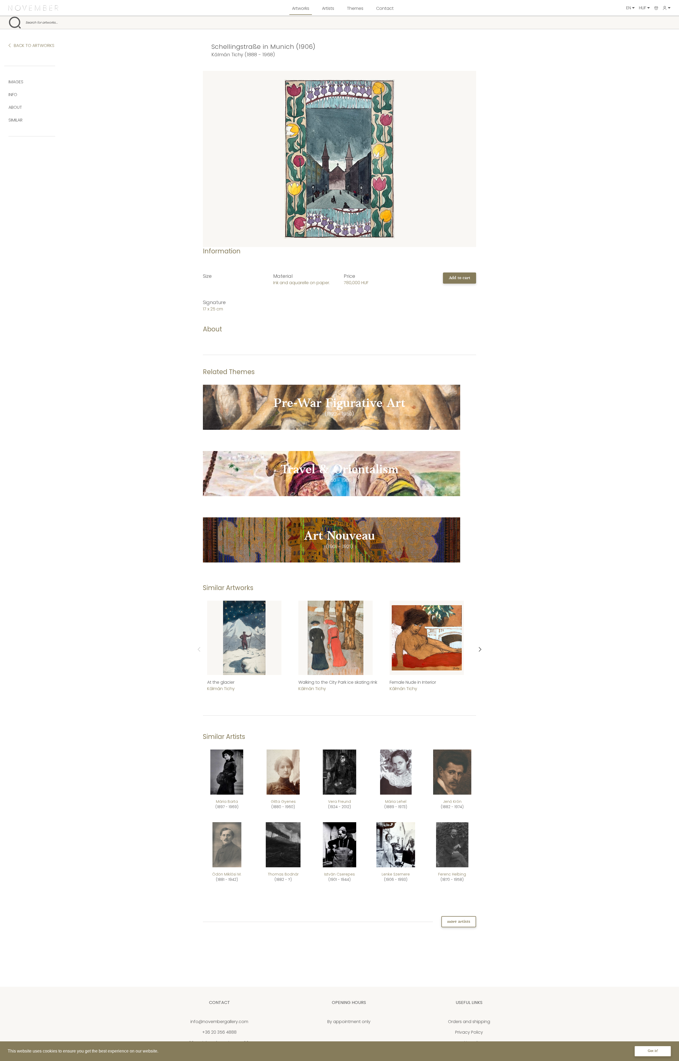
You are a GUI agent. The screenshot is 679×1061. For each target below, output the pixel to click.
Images (15, 82)
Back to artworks (33, 45)
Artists (328, 8)
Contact (385, 8)
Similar (15, 120)
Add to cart (459, 278)
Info (12, 95)
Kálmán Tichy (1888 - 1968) (243, 54)
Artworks (300, 8)
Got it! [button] (653, 1051)
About (15, 107)
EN (629, 8)
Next (480, 649)
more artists (458, 922)
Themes (355, 8)
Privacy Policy (469, 1032)
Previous (199, 649)
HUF (643, 8)
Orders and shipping (469, 1022)
